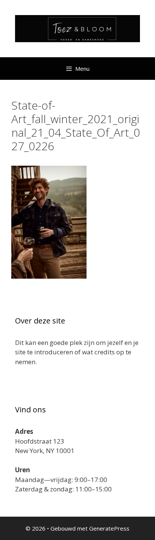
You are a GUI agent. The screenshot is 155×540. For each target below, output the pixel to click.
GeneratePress (109, 528)
